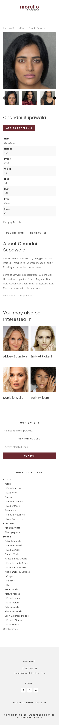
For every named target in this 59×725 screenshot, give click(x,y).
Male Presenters (14, 519)
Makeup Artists (12, 527)
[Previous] (4, 98)
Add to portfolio (19, 128)
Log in (38, 717)
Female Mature (14, 598)
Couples (10, 576)
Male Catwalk (13, 549)
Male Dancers (13, 505)
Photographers (12, 532)
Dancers (9, 497)
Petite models (12, 606)
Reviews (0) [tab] (38, 232)
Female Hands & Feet (17, 562)
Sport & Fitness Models (17, 615)
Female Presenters (15, 514)
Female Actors (13, 488)
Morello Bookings (29, 8)
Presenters (10, 510)
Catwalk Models (13, 541)
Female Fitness (14, 620)
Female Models (12, 554)
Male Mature (12, 602)
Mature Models (12, 593)
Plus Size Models (13, 611)
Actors (8, 483)
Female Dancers (14, 501)
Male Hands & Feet (16, 567)
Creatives (8, 523)
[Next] (54, 98)
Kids (8, 584)
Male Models (11, 589)
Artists (7, 479)
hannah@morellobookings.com (29, 673)
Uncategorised (10, 628)
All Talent (14, 28)
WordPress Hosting (42, 715)
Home (6, 28)
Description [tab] (15, 232)
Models (23, 28)
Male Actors (12, 492)
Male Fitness (12, 624)
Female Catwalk (14, 545)
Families (10, 580)
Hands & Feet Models (16, 558)
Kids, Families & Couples (17, 571)
